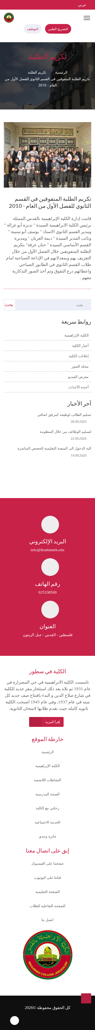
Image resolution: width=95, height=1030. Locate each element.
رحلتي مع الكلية (47, 807)
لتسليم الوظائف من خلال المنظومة (65, 431)
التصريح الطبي (58, 29)
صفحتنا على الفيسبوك (47, 863)
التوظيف (33, 29)
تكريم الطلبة (37, 72)
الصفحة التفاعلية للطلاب (47, 905)
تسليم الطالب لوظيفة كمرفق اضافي (64, 414)
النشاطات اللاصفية (47, 779)
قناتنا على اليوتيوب (47, 877)
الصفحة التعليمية (47, 891)
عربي (81, 5)
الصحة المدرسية (47, 794)
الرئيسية (61, 72)
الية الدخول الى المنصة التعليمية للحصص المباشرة (54, 448)
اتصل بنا (47, 919)
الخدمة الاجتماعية (47, 822)
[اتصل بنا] (38, 5)
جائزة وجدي (47, 836)
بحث (9, 304)
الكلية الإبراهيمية (47, 765)
